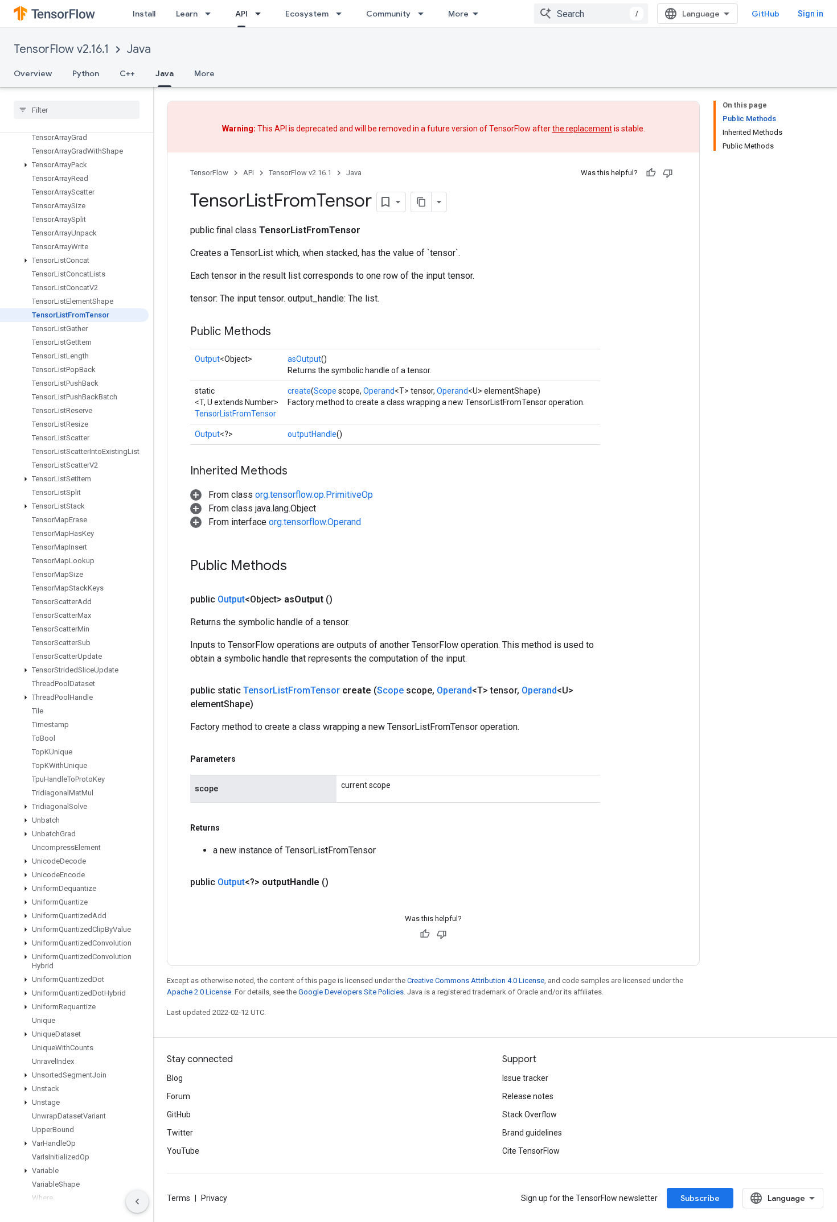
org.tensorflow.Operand (315, 522)
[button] (74, 165)
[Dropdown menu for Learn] (211, 13)
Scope (325, 390)
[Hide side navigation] (137, 1201)
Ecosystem (307, 14)
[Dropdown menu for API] (261, 13)
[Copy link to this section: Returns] (231, 828)
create (299, 390)
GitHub (765, 14)
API (241, 14)
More (458, 14)
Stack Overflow (529, 1114)
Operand (379, 390)
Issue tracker (525, 1078)
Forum (178, 1096)
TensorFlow (209, 172)
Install (144, 14)
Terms (178, 1198)
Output (207, 359)
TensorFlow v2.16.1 (61, 49)
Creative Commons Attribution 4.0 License (475, 980)
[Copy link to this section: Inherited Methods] (299, 471)
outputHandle (312, 434)
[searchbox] (77, 110)
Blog (175, 1078)
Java (139, 49)
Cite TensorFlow (531, 1150)
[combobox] (591, 13)
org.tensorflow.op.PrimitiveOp (314, 494)
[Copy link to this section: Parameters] (247, 759)
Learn (187, 14)
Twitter (180, 1132)
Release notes (527, 1096)
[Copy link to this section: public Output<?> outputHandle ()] (342, 882)
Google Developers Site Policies (351, 992)
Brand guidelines (532, 1132)
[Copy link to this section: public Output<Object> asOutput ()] (346, 599)
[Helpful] (650, 172)
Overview (33, 73)
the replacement (582, 128)
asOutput (304, 359)
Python (85, 73)
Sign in (810, 13)
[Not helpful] (667, 172)
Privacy (214, 1198)
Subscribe (700, 1198)
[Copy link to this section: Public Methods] (282, 332)
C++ (127, 73)
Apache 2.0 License (199, 992)
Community (388, 14)
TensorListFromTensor (235, 413)
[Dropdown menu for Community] (424, 13)
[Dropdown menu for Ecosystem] (342, 13)
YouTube (183, 1150)
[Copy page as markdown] (421, 202)
